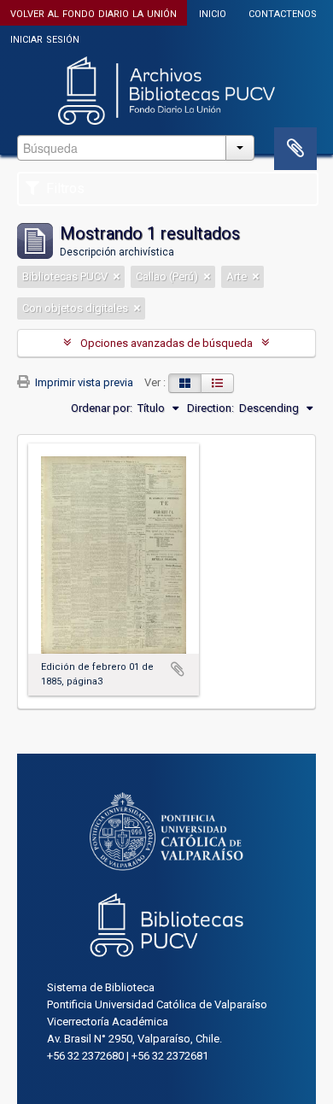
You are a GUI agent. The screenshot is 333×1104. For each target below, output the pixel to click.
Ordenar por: (101, 408)
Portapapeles (295, 148)
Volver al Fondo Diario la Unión (93, 12)
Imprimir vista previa (82, 382)
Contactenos (282, 12)
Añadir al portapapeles (177, 669)
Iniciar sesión (44, 38)
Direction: (210, 408)
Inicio (212, 12)
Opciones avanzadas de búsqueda (166, 343)
